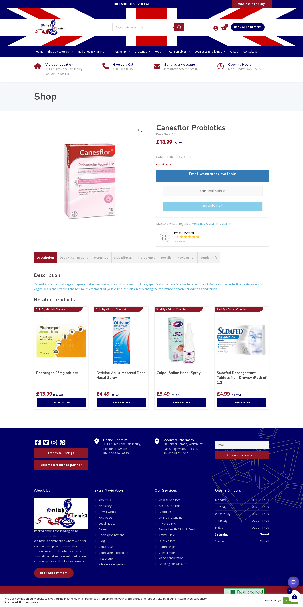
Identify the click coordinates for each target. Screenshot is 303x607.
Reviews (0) (185, 258)
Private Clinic (167, 523)
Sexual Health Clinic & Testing (178, 529)
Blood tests (166, 512)
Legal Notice (107, 523)
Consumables (178, 51)
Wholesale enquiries (112, 564)
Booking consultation (173, 564)
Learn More (61, 402)
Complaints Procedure (113, 553)
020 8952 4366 (178, 453)
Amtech (234, 51)
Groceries (141, 51)
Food (158, 51)
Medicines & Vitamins (91, 51)
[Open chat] (293, 582)
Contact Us (106, 547)
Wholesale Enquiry (251, 4)
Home (39, 51)
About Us (105, 500)
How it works (107, 512)
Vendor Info (209, 258)
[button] (140, 130)
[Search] (179, 27)
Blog (102, 541)
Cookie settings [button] (271, 600)
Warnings (101, 258)
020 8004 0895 (119, 453)
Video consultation (171, 558)
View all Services (169, 500)
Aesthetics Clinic (169, 506)
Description (45, 258)
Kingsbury (105, 506)
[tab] (45, 257)
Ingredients (146, 258)
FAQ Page (105, 517)
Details (166, 258)
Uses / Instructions (74, 258)
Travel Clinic (167, 535)
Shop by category (58, 51)
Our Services (167, 541)
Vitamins (227, 224)
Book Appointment (248, 27)
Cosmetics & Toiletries (208, 51)
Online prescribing (170, 517)
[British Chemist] (49, 27)
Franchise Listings (61, 453)
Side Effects (123, 258)
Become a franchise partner (61, 465)
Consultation (251, 51)
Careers (104, 529)
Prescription (106, 558)
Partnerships (167, 547)
